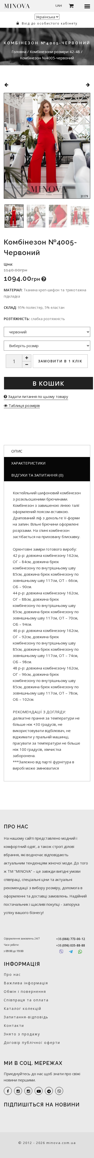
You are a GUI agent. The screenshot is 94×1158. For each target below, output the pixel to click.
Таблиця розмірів (24, 405)
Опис (16, 450)
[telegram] (49, 1091)
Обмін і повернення (25, 991)
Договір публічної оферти (32, 1042)
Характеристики (28, 463)
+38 (70, 939)
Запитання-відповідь (26, 1017)
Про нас (12, 974)
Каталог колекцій (22, 1008)
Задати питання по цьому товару (37, 396)
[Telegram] (71, 952)
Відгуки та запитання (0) (37, 475)
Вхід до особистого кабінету (49, 23)
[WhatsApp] (80, 952)
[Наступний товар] (88, 84)
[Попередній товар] (6, 84)
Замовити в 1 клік (60, 361)
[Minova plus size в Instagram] (18, 1091)
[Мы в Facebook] (8, 1091)
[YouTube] (39, 1091)
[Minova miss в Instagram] (28, 1091)
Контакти (14, 1025)
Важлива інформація (26, 983)
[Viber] (61, 952)
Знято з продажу (22, 1034)
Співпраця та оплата (26, 1000)
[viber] (59, 1091)
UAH (58, 5)
